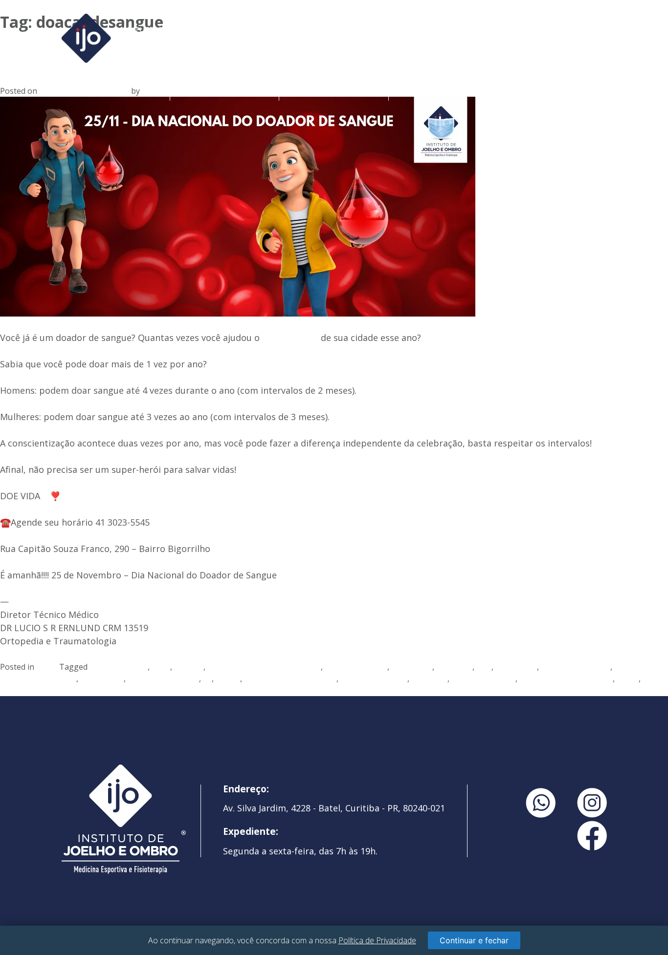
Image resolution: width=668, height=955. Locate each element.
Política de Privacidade (377, 940)
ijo (207, 678)
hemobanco (102, 678)
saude (628, 678)
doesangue (411, 666)
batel (161, 666)
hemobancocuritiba (163, 678)
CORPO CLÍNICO (333, 90)
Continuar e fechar (474, 940)
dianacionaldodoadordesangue (264, 666)
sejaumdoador (26, 690)
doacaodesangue (356, 666)
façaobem (454, 666)
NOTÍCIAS (552, 90)
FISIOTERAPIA (443, 90)
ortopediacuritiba (483, 678)
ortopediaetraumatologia (566, 678)
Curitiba (188, 666)
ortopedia (429, 678)
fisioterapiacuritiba (575, 666)
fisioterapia (516, 666)
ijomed (228, 678)
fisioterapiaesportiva (38, 678)
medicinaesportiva (373, 678)
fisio (483, 666)
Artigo (47, 666)
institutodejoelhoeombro (290, 678)
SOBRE (224, 90)
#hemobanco (290, 337)
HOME (115, 90)
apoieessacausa (118, 666)
